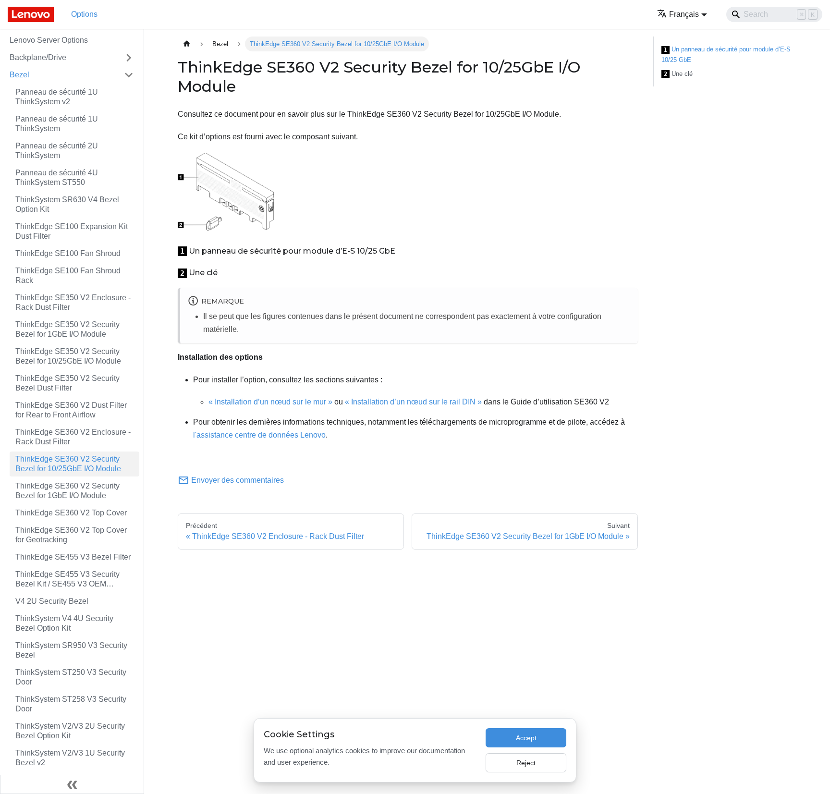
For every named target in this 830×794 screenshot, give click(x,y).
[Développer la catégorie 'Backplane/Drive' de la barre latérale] (128, 57)
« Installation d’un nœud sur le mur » (270, 402)
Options (84, 14)
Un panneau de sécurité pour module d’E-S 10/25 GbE (726, 54)
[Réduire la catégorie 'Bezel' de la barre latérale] (128, 75)
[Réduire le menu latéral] (72, 784)
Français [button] (684, 14)
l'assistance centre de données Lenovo (259, 435)
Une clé (678, 74)
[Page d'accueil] (187, 44)
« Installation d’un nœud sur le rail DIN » (413, 402)
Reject (526, 763)
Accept (526, 738)
